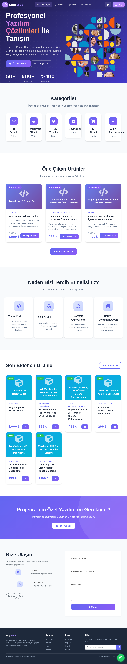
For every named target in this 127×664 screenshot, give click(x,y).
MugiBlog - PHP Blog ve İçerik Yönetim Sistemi (47, 467)
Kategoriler (42, 63)
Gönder (94, 607)
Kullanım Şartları (115, 657)
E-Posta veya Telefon (82, 571)
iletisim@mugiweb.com (41, 573)
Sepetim (68, 646)
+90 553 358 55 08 (43, 586)
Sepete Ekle (31, 236)
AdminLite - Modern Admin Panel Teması (106, 410)
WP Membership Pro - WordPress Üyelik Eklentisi (47, 412)
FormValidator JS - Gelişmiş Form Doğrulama (19, 467)
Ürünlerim (69, 649)
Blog (47, 646)
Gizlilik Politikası (103, 657)
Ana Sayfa (49, 639)
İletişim (48, 649)
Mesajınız (76, 584)
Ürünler (48, 643)
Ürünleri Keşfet (20, 63)
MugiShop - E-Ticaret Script (23, 216)
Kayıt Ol (68, 643)
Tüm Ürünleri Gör (62, 251)
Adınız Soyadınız (79, 558)
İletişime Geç (65, 526)
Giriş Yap (68, 639)
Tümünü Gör (109, 365)
